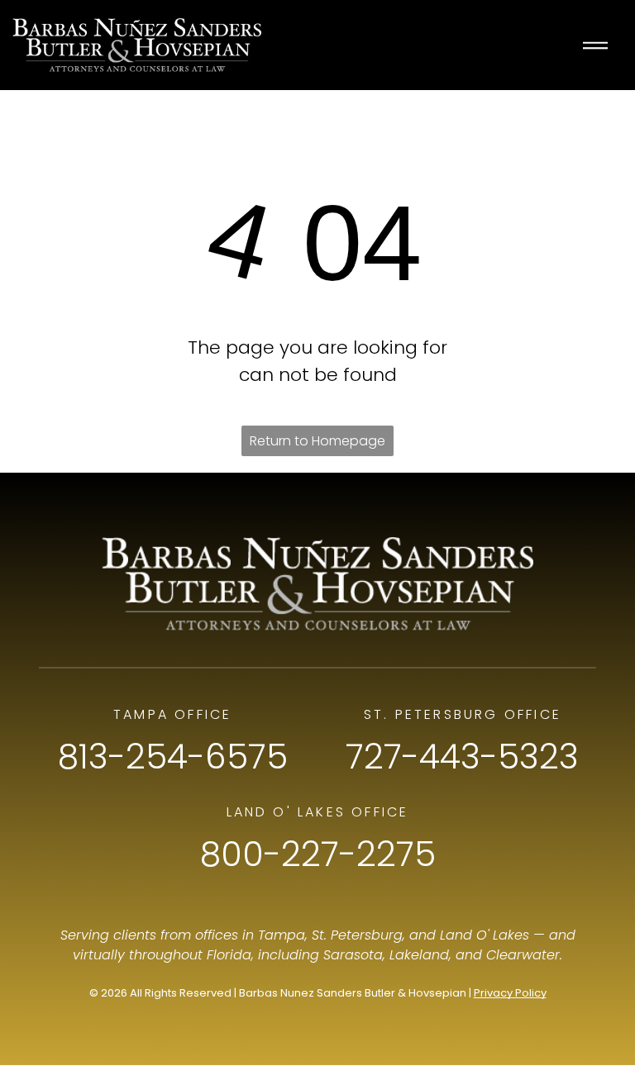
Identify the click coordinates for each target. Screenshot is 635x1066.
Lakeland (419, 954)
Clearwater (523, 954)
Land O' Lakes (484, 935)
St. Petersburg (357, 935)
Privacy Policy (510, 993)
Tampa (281, 935)
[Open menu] (595, 45)
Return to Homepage (317, 440)
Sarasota (353, 954)
